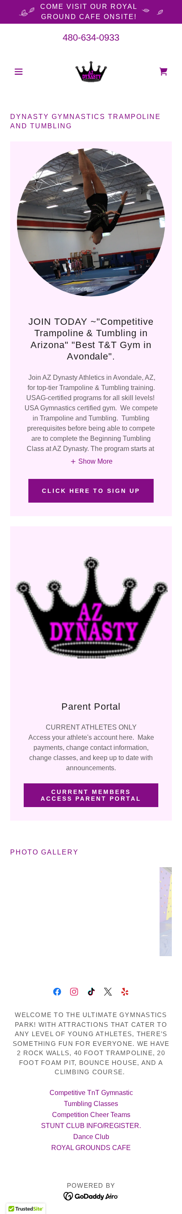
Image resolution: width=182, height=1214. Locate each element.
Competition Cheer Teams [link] (91, 1114)
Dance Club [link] (91, 1136)
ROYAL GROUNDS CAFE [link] (91, 1147)
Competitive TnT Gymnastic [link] (91, 1092)
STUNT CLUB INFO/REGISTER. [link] (91, 1125)
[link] (91, 71)
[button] (22, 71)
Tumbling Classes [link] (91, 1103)
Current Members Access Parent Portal (91, 795)
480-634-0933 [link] (91, 37)
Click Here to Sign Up (91, 490)
